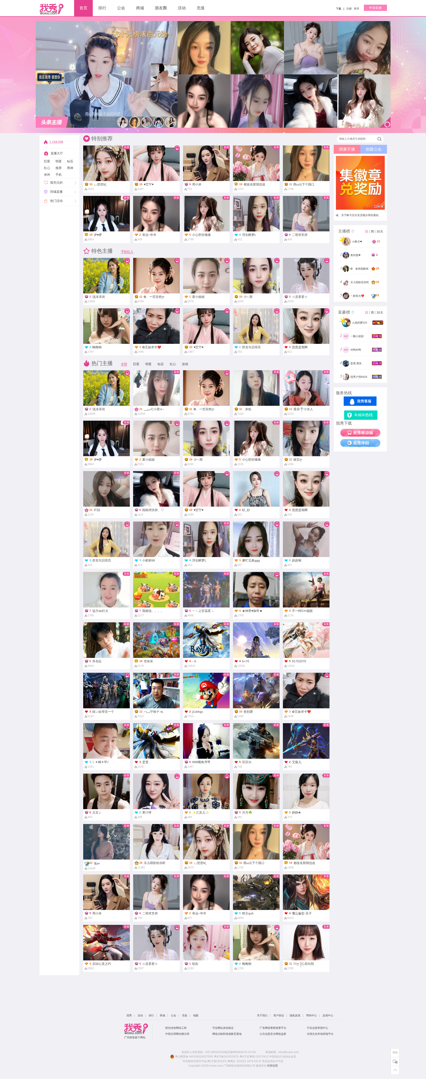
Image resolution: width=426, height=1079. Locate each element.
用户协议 (278, 1015)
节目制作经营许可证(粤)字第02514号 (205, 1061)
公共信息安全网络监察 (273, 1034)
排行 (102, 8)
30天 (380, 231)
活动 (182, 8)
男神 (70, 168)
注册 (349, 8)
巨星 (47, 161)
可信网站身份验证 (223, 1028)
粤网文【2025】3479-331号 (244, 1061)
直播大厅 (57, 153)
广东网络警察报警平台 (273, 1028)
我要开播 (347, 149)
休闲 (47, 174)
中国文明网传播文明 (177, 1034)
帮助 (395, 1052)
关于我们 (262, 1015)
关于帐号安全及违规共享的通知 (360, 215)
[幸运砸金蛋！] (360, 182)
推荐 (58, 168)
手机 (58, 174)
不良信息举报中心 (317, 1028)
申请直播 (375, 8)
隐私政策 (295, 1015)
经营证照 (272, 1065)
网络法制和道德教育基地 (227, 1034)
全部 (124, 364)
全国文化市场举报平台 (320, 1034)
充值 (201, 8)
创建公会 (374, 149)
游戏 (185, 364)
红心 (47, 168)
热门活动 (56, 201)
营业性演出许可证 (272, 1061)
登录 (356, 8)
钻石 (70, 161)
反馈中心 (328, 1015)
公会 (121, 8)
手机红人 (127, 251)
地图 (195, 1015)
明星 (58, 161)
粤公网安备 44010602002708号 (193, 1056)
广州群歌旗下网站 (135, 1037)
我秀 (129, 1015)
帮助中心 (311, 1015)
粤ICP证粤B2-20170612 (254, 1056)
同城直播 (56, 191)
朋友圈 (161, 8)
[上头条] (52, 122)
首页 (83, 8)
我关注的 (56, 182)
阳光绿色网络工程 (176, 1028)
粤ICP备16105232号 (226, 1056)
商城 (140, 8)
